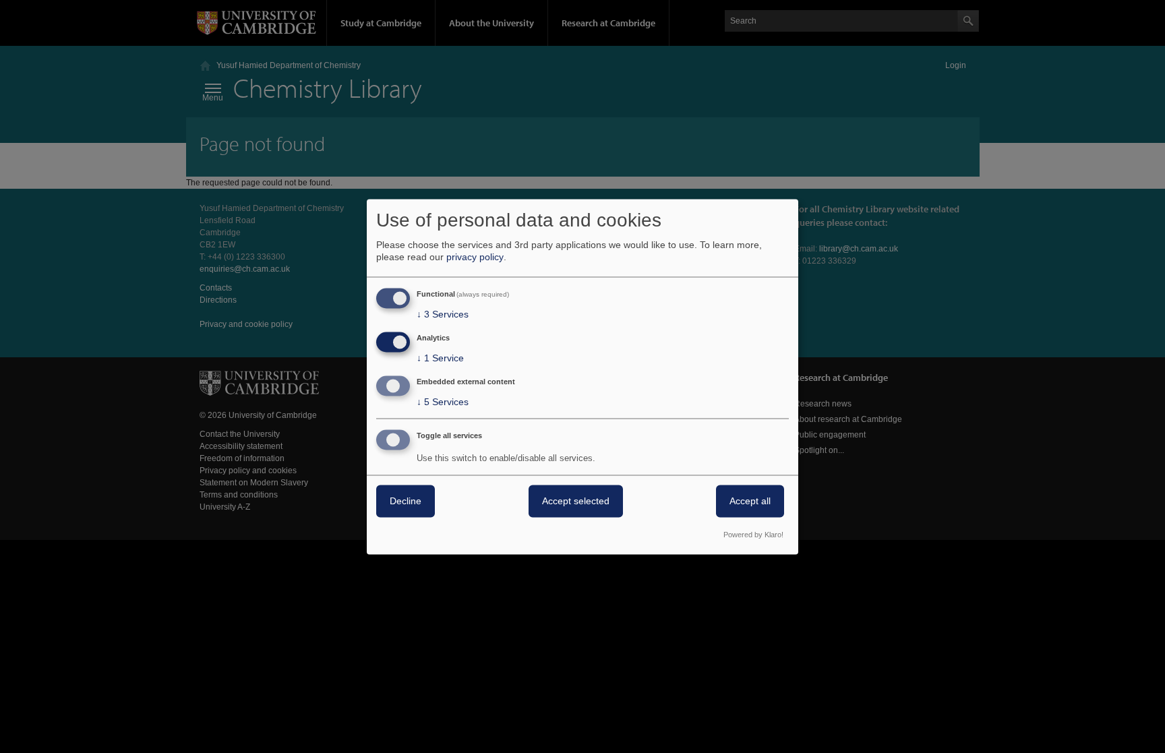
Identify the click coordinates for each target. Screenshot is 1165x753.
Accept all (750, 500)
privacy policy (475, 257)
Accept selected (575, 500)
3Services (443, 314)
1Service (440, 358)
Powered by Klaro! (753, 535)
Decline (405, 500)
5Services (443, 401)
